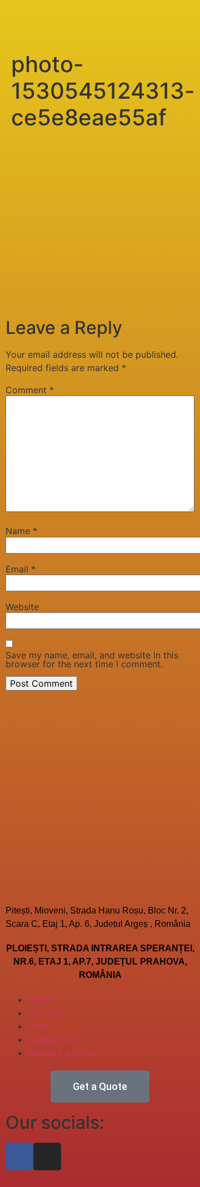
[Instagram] (47, 1156)
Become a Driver (63, 1052)
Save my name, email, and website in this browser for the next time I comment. (92, 659)
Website (22, 606)
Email (21, 569)
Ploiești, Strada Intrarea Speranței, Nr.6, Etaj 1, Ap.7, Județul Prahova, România (100, 961)
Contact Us (52, 1039)
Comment (30, 389)
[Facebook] (19, 1156)
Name (21, 530)
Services (45, 1012)
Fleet (38, 1026)
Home (40, 999)
